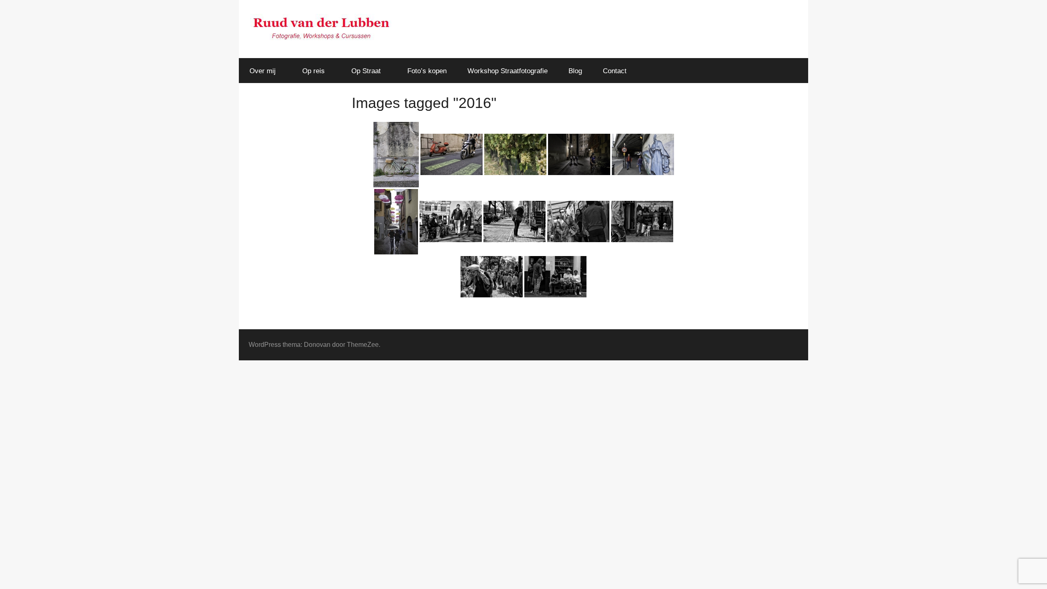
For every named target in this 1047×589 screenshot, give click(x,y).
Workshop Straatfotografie (507, 71)
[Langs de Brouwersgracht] (451, 221)
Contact (615, 71)
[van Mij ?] (514, 221)
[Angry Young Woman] (578, 221)
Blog (575, 71)
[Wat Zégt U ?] (492, 276)
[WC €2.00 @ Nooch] (555, 276)
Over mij (262, 71)
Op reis (313, 71)
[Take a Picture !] (642, 221)
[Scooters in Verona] (451, 154)
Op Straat (366, 71)
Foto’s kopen (427, 71)
